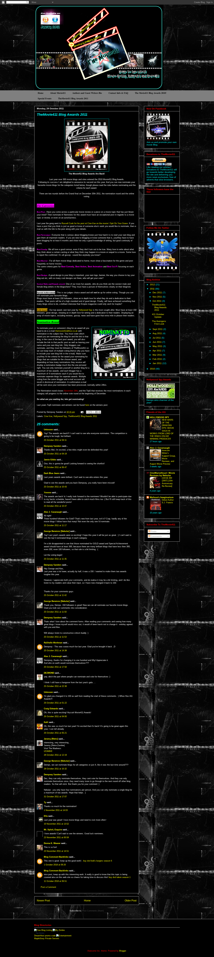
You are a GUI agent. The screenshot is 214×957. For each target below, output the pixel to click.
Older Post (130, 900)
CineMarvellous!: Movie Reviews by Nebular (162, 474)
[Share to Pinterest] (99, 412)
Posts (153, 531)
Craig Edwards (51, 708)
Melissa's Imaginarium (161, 497)
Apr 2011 (157, 350)
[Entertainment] (63, 935)
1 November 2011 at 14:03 (56, 810)
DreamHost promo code (45, 935)
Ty (45, 802)
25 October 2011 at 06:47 (55, 467)
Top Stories (40, 933)
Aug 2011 (158, 333)
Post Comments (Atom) (93, 911)
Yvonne (47, 492)
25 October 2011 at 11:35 (55, 559)
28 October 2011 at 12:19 (55, 755)
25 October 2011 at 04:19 (55, 454)
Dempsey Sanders (52, 446)
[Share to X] (93, 412)
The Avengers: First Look (159, 322)
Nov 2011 (158, 296)
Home (40, 93)
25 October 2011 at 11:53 (55, 637)
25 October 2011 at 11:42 (55, 595)
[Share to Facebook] (96, 412)
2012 (153, 284)
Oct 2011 (157, 301)
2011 (152, 288)
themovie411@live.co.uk (66, 331)
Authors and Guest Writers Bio (87, 93)
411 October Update (158, 315)
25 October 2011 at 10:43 (55, 487)
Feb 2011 (158, 359)
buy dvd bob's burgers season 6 (97, 861)
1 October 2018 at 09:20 (55, 865)
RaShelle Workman (53, 642)
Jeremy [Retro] (51, 739)
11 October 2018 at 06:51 (55, 881)
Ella (46, 816)
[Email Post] (82, 412)
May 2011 (158, 346)
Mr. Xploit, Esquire (53, 829)
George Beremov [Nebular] (57, 531)
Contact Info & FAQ (118, 93)
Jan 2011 (157, 363)
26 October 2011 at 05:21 (55, 733)
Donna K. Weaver (52, 843)
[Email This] (87, 412)
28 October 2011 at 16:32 (55, 769)
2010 (153, 368)
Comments (156, 536)
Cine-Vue (48, 416)
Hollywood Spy (85, 310)
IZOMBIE (48, 751)
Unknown (48, 429)
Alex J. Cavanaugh (53, 512)
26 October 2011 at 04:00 (55, 716)
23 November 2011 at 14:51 (56, 851)
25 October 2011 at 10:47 (55, 506)
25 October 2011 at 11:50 (55, 612)
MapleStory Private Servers (46, 938)
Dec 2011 (158, 292)
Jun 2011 (157, 342)
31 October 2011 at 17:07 (55, 796)
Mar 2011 (158, 355)
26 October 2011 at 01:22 (55, 703)
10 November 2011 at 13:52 (56, 824)
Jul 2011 (157, 337)
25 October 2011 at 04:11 (55, 440)
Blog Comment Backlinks (56, 857)
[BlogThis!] (90, 412)
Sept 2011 (158, 329)
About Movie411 (58, 93)
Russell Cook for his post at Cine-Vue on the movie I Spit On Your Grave (95, 223)
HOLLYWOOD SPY (159, 417)
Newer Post (43, 900)
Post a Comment (48, 887)
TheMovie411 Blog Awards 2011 (73, 98)
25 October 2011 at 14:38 (55, 650)
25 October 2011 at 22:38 (55, 686)
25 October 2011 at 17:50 (55, 667)
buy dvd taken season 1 (119, 877)
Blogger (122, 951)
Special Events (44, 98)
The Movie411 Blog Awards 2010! (150, 93)
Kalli (46, 722)
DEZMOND (49, 673)
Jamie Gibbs (50, 459)
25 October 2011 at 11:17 (55, 525)
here (87, 405)
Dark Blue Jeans (52, 473)
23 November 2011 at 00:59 (56, 837)
